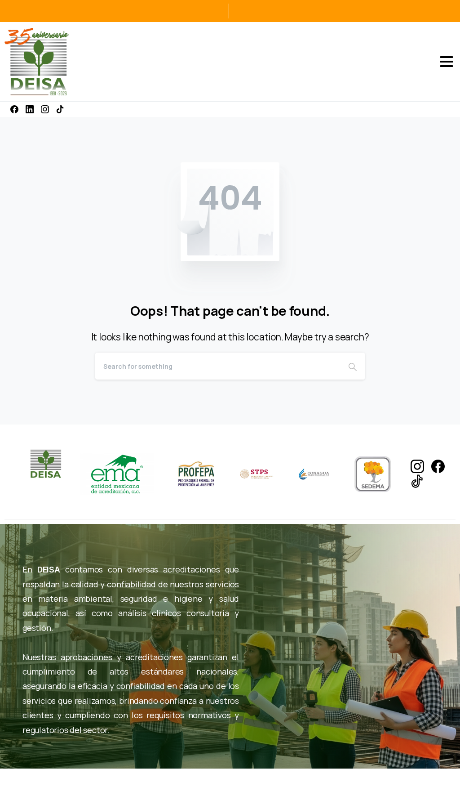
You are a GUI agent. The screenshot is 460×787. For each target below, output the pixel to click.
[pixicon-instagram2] (417, 465)
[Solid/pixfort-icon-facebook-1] (438, 465)
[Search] (353, 366)
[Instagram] (45, 109)
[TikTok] (60, 109)
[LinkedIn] (29, 109)
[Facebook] (14, 109)
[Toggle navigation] (447, 61)
